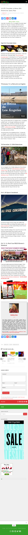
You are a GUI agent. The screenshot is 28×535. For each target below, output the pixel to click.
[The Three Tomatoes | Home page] (6, 2)
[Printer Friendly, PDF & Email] (14, 21)
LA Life (10, 344)
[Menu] (26, 1)
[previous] (1, 359)
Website (4, 387)
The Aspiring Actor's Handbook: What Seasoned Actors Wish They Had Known (14, 332)
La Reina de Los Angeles (10, 126)
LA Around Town (4, 4)
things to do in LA (16, 344)
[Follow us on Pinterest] (22, 401)
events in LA (6, 344)
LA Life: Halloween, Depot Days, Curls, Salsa (11, 360)
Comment (4, 374)
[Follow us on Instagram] (18, 401)
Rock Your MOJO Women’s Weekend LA (10, 276)
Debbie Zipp (4, 13)
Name (3, 383)
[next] (25, 359)
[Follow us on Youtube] (26, 401)
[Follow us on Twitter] (24, 401)
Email (15, 383)
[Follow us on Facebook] (20, 401)
